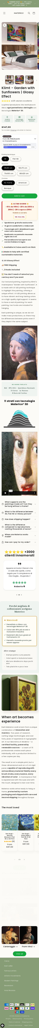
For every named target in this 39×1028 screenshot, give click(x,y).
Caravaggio (9, 946)
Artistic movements (12, 976)
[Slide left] (2, 80)
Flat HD (16, 159)
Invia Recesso (9, 990)
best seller (8, 966)
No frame (8, 183)
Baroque (7, 188)
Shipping (13, 130)
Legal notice (28, 1025)
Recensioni (8, 985)
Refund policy (17, 1019)
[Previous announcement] (4, 3)
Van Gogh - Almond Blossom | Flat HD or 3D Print (9, 836)
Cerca (6, 961)
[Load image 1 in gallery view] (9, 79)
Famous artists (10, 971)
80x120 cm (24, 173)
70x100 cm (8, 173)
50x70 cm (23, 168)
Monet (27, 898)
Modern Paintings (11, 981)
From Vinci (27, 946)
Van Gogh (9, 898)
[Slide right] (36, 80)
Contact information (15, 1025)
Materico (18, 1016)
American (23, 183)
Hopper (27, 923)
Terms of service (14, 1022)
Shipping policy (27, 1022)
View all (19, 868)
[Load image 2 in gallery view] (19, 79)
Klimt (9, 923)
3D (5, 159)
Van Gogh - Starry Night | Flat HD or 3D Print (26, 836)
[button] (4, 13)
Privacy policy (28, 1019)
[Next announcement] (35, 3)
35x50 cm (8, 168)
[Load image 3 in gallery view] (29, 79)
